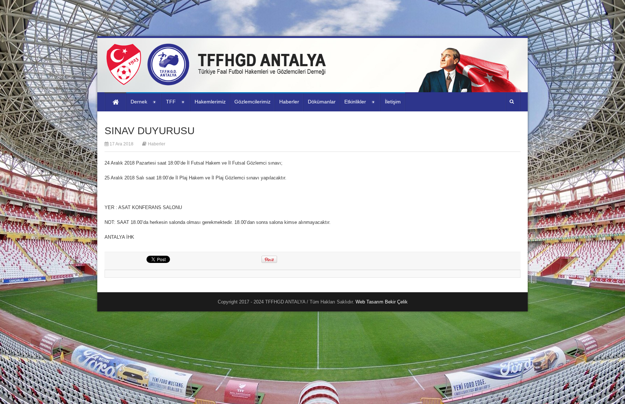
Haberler (156, 143)
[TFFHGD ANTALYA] (218, 81)
